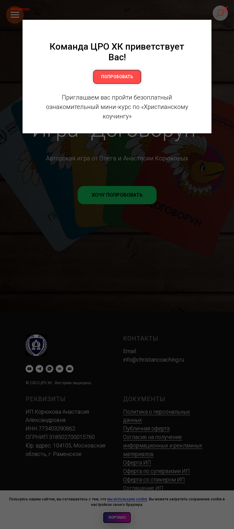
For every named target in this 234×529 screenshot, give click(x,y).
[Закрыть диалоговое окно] (224, 9)
